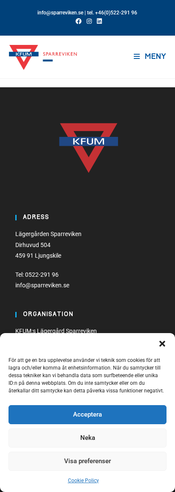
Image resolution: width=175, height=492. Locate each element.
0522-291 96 (42, 274)
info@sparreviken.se (60, 13)
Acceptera (87, 414)
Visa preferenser (87, 461)
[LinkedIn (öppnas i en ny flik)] (98, 21)
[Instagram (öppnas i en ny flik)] (89, 21)
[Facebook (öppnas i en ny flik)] (78, 21)
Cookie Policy (83, 481)
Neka (87, 438)
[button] (162, 343)
